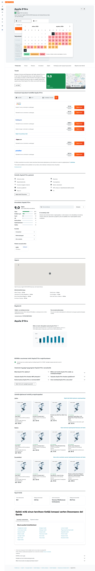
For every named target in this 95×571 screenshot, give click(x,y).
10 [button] (25, 40)
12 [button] (31, 40)
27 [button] (35, 47)
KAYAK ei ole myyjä (20, 555)
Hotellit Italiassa (37, 567)
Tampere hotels (64, 535)
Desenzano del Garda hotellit (63, 567)
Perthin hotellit (64, 533)
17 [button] (25, 43)
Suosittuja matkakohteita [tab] (22, 519)
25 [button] (28, 47)
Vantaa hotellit (42, 532)
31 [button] (25, 50)
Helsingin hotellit (42, 530)
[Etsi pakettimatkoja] (2, 15)
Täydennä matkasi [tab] (34, 519)
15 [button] (41, 40)
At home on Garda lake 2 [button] (38, 416)
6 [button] (35, 37)
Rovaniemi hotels (64, 537)
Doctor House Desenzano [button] (74, 445)
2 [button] (45, 33)
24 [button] (25, 47)
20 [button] (35, 43)
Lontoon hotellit (64, 528)
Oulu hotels (41, 535)
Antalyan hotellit (42, 528)
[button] (2, 2)
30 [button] (45, 47)
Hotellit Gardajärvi (53, 567)
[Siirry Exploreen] (2, 19)
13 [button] (35, 40)
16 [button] (45, 40)
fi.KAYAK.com (16, 567)
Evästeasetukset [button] (17, 167)
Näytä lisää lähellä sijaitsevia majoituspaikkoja (74, 398)
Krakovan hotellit (21, 532)
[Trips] (2, 25)
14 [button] (38, 40)
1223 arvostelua (24, 13)
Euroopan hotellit (29, 567)
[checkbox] (21, 248)
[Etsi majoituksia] (2, 9)
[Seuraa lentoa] (2, 22)
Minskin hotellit (21, 533)
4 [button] (28, 37)
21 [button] (38, 43)
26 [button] (31, 47)
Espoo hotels (20, 537)
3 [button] (25, 37)
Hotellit (22, 567)
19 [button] (31, 43)
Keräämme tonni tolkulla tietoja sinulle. (25, 558)
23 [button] (45, 43)
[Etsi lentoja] (2, 6)
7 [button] (38, 37)
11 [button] (28, 40)
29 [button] (41, 47)
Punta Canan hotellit (22, 530)
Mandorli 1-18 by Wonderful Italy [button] (57, 445)
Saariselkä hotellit (65, 532)
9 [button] (45, 37)
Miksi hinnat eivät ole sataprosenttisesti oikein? (27, 560)
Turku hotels (42, 537)
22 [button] (41, 43)
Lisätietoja (72, 162)
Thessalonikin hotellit (22, 528)
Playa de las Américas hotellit (67, 530)
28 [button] (38, 47)
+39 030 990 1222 (18, 16)
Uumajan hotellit (21, 535)
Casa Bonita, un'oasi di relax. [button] (57, 475)
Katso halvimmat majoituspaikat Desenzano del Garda (73, 427)
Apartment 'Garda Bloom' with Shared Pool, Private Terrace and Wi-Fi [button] (75, 418)
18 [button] (28, 43)
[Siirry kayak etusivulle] (9, 2)
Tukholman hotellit (43, 533)
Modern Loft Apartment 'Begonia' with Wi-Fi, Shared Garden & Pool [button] (76, 474)
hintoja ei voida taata (47, 551)
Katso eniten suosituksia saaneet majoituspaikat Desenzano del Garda (69, 457)
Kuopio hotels (20, 539)
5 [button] (66, 33)
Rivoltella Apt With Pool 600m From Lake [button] (58, 415)
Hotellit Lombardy (44, 567)
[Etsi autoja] (2, 12)
